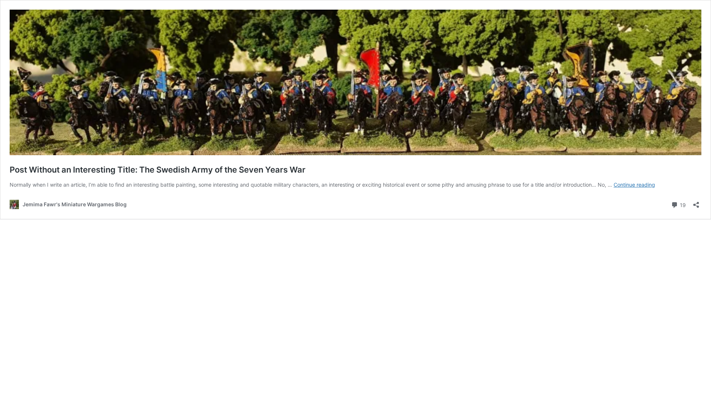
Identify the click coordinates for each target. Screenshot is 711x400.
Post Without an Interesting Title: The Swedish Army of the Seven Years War (158, 169)
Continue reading (634, 184)
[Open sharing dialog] (696, 202)
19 (682, 204)
